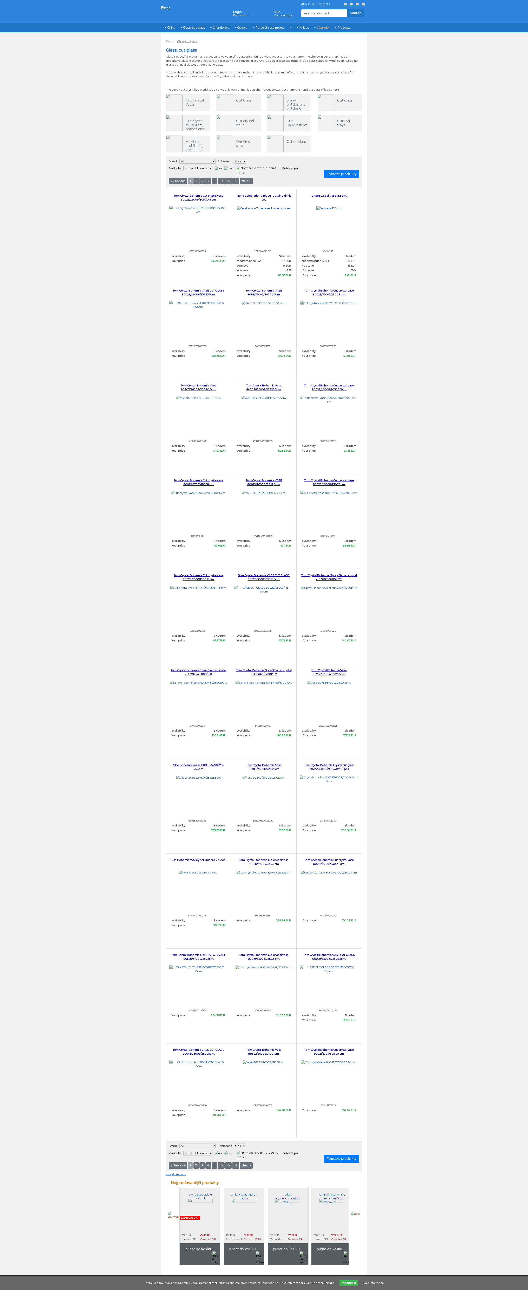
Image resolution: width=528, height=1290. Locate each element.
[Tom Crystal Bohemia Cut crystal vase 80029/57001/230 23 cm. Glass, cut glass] (329, 872)
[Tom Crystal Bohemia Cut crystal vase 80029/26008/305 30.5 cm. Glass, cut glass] (198, 209)
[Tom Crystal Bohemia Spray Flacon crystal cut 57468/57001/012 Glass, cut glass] (264, 682)
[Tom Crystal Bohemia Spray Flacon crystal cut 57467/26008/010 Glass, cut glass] (198, 682)
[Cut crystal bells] (225, 123)
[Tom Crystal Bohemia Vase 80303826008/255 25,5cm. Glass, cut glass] (263, 397)
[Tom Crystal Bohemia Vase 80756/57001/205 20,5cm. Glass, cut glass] (329, 682)
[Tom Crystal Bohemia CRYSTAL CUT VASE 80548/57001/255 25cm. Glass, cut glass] (198, 968)
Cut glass (243, 100)
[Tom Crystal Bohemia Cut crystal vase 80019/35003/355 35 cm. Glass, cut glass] (264, 967)
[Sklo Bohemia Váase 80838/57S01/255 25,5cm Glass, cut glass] (198, 777)
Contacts (323, 4)
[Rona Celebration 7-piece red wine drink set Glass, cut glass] (264, 208)
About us (307, 4)
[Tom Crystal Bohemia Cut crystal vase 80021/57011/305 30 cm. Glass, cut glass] (329, 1062)
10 (221, 181)
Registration (241, 15)
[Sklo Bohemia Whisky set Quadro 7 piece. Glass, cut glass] (198, 872)
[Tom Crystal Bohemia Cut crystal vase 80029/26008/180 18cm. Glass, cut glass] (198, 587)
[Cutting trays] (326, 123)
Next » (246, 181)
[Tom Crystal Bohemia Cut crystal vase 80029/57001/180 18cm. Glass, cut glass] (198, 492)
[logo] (165, 1)
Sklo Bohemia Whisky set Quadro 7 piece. (198, 860)
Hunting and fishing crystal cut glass (195, 148)
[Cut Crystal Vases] (174, 102)
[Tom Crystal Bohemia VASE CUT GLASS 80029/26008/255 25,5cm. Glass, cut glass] (198, 304)
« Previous (178, 181)
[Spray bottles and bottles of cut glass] (275, 102)
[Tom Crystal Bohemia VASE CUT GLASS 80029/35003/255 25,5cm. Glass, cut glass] (329, 968)
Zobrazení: (225, 161)
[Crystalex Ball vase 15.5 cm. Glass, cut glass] (329, 208)
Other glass (296, 142)
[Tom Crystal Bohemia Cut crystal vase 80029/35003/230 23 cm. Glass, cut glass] (329, 303)
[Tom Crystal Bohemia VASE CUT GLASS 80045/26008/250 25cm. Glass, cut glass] (198, 1063)
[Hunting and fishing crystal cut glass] (174, 143)
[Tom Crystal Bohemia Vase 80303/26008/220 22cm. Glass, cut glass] (264, 777)
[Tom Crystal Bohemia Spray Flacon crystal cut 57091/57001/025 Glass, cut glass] (329, 587)
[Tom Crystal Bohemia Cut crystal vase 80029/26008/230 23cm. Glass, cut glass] (329, 492)
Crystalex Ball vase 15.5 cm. (329, 195)
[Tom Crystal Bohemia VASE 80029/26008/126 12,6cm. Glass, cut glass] (264, 492)
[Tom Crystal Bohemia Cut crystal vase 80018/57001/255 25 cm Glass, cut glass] (264, 872)
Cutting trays (343, 123)
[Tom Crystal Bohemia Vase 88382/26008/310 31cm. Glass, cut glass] (264, 1062)
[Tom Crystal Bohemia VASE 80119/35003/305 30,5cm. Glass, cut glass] (264, 303)
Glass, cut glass (187, 41)
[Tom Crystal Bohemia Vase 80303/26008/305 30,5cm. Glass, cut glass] (198, 397)
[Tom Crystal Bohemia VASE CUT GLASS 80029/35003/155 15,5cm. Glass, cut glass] (264, 589)
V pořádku (349, 1282)
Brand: (173, 161)
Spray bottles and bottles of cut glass (296, 106)
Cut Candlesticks (297, 123)
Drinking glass (243, 144)
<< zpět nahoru (176, 1174)
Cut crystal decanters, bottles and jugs (195, 127)
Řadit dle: (175, 168)
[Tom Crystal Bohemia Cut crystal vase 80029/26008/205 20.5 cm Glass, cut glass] (329, 399)
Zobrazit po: (290, 168)
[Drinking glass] (225, 143)
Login (237, 12)
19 (235, 181)
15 (228, 181)
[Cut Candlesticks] (275, 123)
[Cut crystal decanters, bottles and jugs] (174, 123)
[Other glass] (275, 143)
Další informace (373, 1282)
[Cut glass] (225, 102)
